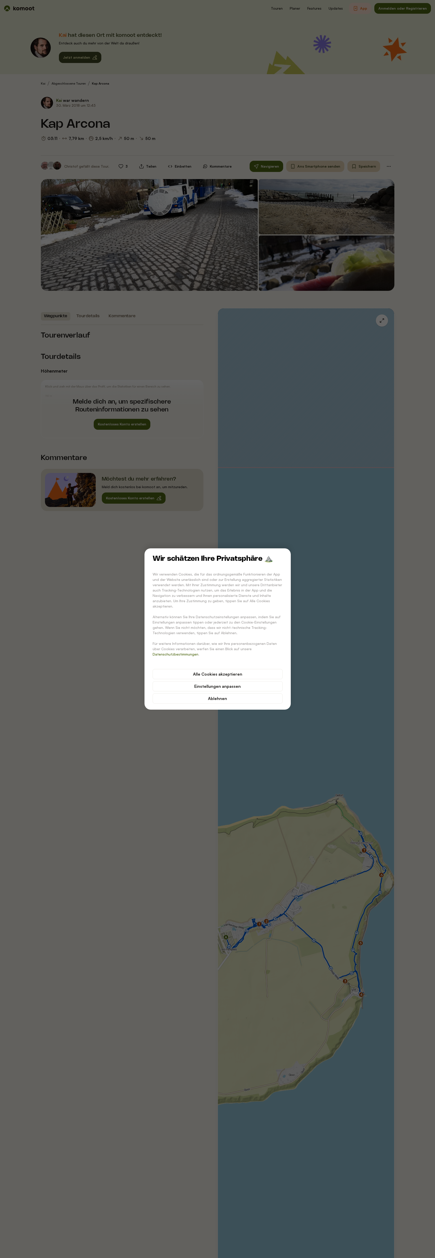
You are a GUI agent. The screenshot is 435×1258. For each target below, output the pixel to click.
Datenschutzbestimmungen (175, 654)
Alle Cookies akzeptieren (217, 674)
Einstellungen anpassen (217, 686)
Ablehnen (217, 698)
